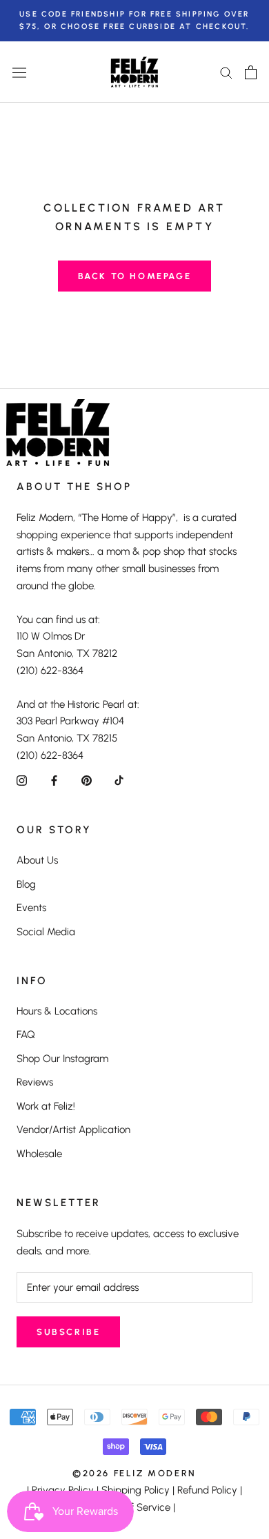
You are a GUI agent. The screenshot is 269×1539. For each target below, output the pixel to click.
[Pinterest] (86, 780)
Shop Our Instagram (62, 1058)
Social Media (46, 932)
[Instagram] (22, 780)
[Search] (226, 72)
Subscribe (68, 1332)
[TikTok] (119, 780)
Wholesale (39, 1154)
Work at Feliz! (46, 1106)
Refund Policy (207, 1490)
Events (31, 907)
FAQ (26, 1034)
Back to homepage (135, 276)
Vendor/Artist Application (73, 1129)
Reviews (35, 1082)
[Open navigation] (19, 72)
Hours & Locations (57, 1011)
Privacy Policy (63, 1490)
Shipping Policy (135, 1490)
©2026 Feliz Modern (134, 1473)
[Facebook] (54, 780)
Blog (26, 884)
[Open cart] (251, 72)
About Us (37, 860)
